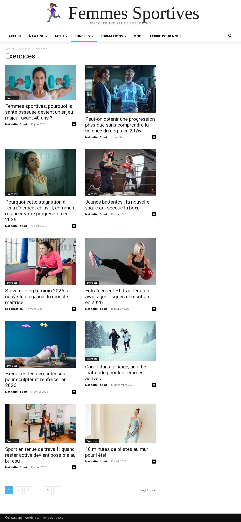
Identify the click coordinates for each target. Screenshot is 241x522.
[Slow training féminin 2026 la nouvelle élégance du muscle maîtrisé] (40, 261)
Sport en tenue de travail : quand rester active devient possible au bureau (40, 455)
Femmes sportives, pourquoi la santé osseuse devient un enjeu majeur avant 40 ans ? (39, 112)
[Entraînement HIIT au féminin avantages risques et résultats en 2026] (120, 261)
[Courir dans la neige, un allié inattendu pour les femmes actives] (120, 341)
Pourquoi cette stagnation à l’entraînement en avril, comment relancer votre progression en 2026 (40, 210)
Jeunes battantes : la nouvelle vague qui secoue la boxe (117, 205)
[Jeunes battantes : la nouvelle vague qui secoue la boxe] (120, 172)
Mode (138, 36)
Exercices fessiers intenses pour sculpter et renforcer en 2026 (36, 379)
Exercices (12, 98)
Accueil (15, 36)
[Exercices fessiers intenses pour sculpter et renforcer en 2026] (40, 344)
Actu (59, 36)
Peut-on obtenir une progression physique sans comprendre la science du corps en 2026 (120, 125)
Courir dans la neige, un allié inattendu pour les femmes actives (115, 372)
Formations (112, 36)
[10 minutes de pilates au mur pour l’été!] (120, 423)
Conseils (82, 36)
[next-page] (57, 490)
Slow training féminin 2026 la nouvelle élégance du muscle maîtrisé (37, 296)
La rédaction (14, 308)
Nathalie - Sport (16, 124)
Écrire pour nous (165, 36)
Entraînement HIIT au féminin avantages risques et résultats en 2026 (118, 296)
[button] (230, 36)
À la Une (36, 36)
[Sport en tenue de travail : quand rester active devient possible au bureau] (40, 423)
